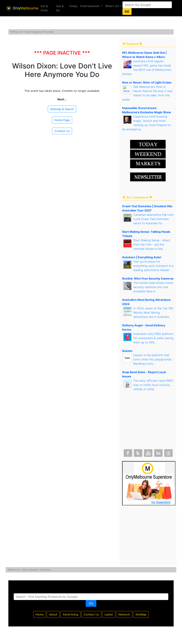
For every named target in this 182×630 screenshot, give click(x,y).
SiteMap (140, 614)
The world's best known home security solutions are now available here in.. (153, 287)
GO (127, 11)
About (53, 614)
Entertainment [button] (90, 6)
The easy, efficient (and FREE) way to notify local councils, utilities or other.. (153, 385)
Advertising (70, 614)
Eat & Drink (44, 8)
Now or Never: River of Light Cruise (147, 82)
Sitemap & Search (62, 109)
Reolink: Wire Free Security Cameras (147, 278)
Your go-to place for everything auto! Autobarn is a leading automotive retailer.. (153, 266)
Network (124, 614)
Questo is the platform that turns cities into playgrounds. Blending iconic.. (152, 359)
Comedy (49, 31)
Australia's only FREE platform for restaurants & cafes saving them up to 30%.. (153, 338)
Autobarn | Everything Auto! (141, 257)
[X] (137, 452)
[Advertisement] (91, 20)
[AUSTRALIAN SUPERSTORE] (148, 483)
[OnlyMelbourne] (8, 8)
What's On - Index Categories (27, 31)
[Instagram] (158, 452)
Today (73, 6)
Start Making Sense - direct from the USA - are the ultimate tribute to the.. (151, 244)
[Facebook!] (127, 452)
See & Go (60, 8)
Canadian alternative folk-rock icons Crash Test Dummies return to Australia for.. (153, 219)
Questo (127, 351)
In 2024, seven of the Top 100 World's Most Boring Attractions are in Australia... (153, 312)
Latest (109, 614)
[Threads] (168, 452)
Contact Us (62, 131)
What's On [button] (112, 6)
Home (40, 614)
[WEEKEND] (148, 163)
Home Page (62, 120)
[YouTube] (147, 452)
